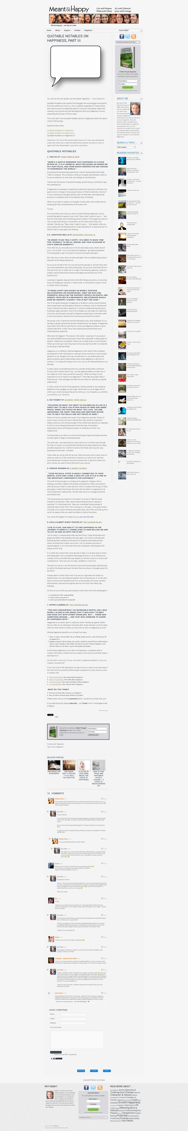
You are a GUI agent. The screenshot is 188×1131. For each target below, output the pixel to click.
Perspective (128, 1113)
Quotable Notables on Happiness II (61, 133)
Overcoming (131, 1110)
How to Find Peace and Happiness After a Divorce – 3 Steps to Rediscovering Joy (98, 779)
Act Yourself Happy (55, 682)
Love (112, 1108)
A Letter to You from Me (133, 190)
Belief (122, 1092)
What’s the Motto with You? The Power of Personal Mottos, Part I (134, 398)
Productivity (115, 1118)
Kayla (57, 937)
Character (136, 1092)
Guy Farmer (59, 993)
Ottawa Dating (53, 1127)
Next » (107, 1071)
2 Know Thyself (78, 468)
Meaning (124, 1107)
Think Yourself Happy (56, 677)
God (139, 1100)
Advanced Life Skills (83, 235)
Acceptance (114, 1090)
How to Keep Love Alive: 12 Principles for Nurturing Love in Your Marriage (134, 257)
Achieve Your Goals (75, 400)
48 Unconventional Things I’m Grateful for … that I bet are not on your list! (133, 202)
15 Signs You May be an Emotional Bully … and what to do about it (134, 181)
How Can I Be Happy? (80, 1001)
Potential (122, 1115)
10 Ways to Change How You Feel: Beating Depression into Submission (134, 365)
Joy (126, 1105)
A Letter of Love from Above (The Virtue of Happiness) (84, 776)
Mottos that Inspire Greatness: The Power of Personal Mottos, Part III (133, 170)
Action (122, 1090)
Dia (56, 899)
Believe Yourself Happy (56, 680)
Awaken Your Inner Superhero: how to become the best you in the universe (134, 441)
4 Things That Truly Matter (134, 331)
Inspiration (120, 1105)
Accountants (66, 1127)
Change (129, 1092)
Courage (129, 1097)
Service (112, 1121)
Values (129, 1120)
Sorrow (118, 1121)
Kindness (131, 1105)
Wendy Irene (59, 799)
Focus (53, 747)
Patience (120, 1113)
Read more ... (121, 137)
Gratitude (114, 1103)
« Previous (81, 1071)
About (57, 30)
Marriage (117, 1108)
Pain (139, 1110)
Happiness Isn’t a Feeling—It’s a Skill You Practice (68, 775)
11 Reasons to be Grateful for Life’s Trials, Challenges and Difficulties (133, 452)
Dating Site (56, 1125)
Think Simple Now (70, 157)
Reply (105, 799)
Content (77, 30)
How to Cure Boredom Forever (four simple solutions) (132, 300)
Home (49, 30)
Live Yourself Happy (55, 684)
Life (136, 1105)
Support (67, 30)
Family (113, 1100)
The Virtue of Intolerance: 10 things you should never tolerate (134, 289)
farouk (57, 864)
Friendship (129, 1100)
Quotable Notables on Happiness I (60, 130)
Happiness (88, 30)
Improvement (113, 1105)
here (70, 106)
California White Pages (59, 1127)
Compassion (114, 1097)
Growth (122, 1102)
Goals (135, 1099)
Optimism (122, 1111)
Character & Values (120, 1094)
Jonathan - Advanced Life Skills (65, 958)
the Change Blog (92, 522)
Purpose (124, 1118)
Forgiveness (121, 1100)
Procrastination (133, 1116)
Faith (134, 1097)
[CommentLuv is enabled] (57, 1059)
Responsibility (134, 1118)
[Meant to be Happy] (94, 28)
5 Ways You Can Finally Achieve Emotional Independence (133, 235)
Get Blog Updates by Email (126, 42)
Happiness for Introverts (54, 773)
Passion (114, 1113)
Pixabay (106, 710)
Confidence (122, 1097)
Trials (123, 1120)
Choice (134, 1095)
